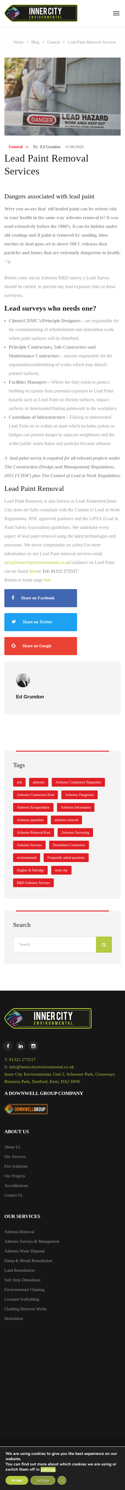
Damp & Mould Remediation (28, 1261)
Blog (35, 42)
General (53, 42)
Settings (42, 1480)
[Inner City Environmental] (41, 13)
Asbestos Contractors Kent (35, 795)
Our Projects (14, 1176)
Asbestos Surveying (75, 832)
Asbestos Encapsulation (33, 807)
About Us (12, 1147)
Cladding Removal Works (25, 1309)
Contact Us (13, 1195)
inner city (61, 870)
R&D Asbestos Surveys (33, 883)
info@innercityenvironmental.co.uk (41, 1067)
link (47, 579)
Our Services (15, 1157)
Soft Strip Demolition (22, 1280)
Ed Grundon (50, 147)
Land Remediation (19, 1270)
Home (19, 42)
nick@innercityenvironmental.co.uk (37, 562)
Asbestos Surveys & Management (31, 1241)
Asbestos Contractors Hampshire (78, 782)
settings (48, 1469)
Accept (16, 1480)
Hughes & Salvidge (30, 870)
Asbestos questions (30, 820)
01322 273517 (22, 1059)
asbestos (38, 782)
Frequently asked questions (66, 858)
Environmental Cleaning (24, 1289)
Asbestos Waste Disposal (24, 1251)
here (33, 571)
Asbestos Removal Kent (33, 832)
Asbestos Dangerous (79, 795)
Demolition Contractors (69, 845)
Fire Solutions (16, 1166)
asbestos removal (66, 820)
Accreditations (16, 1185)
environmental (26, 858)
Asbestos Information (76, 807)
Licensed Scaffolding (21, 1299)
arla (19, 782)
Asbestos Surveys (29, 845)
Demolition (13, 1318)
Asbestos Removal (19, 1232)
